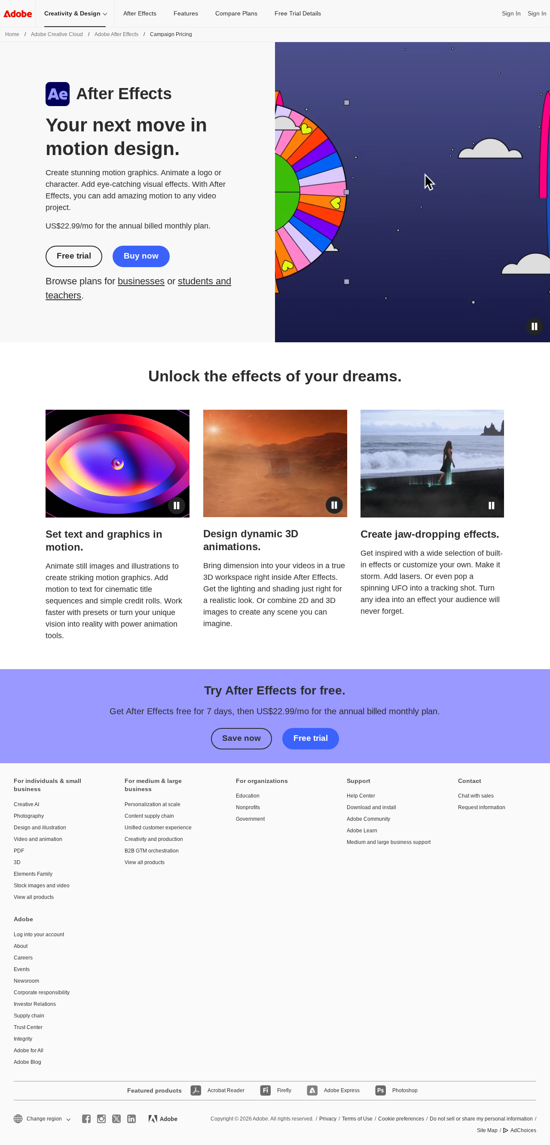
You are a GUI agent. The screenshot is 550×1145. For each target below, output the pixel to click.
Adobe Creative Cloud (57, 34)
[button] (534, 326)
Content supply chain (149, 816)
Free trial (74, 255)
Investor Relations (35, 1004)
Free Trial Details (298, 13)
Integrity (23, 1039)
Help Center (361, 796)
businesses (141, 281)
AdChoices (523, 1130)
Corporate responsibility (42, 993)
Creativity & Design (72, 13)
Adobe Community (368, 819)
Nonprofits (248, 807)
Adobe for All (28, 1051)
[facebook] (86, 1119)
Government (250, 819)
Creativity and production (154, 839)
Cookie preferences (401, 1119)
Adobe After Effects (116, 34)
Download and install (371, 807)
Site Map (487, 1130)
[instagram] (101, 1119)
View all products (34, 897)
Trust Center (28, 1027)
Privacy (327, 1119)
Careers (23, 958)
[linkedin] (131, 1119)
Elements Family (33, 874)
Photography (29, 816)
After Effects (139, 13)
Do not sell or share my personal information (481, 1119)
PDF (19, 851)
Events (22, 969)
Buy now (141, 255)
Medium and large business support (389, 842)
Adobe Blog (27, 1062)
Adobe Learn (362, 831)
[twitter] (116, 1119)
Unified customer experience (158, 828)
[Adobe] (17, 13)
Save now (241, 738)
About (21, 946)
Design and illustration (40, 828)
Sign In (511, 13)
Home (12, 34)
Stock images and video (42, 886)
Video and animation (38, 839)
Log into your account (39, 935)
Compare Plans (236, 13)
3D (17, 862)
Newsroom (26, 981)
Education (248, 796)
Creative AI (26, 804)
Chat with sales (476, 796)
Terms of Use (357, 1119)
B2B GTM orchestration (152, 851)
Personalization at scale (152, 804)
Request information (481, 807)
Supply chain (29, 1016)
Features (186, 13)
